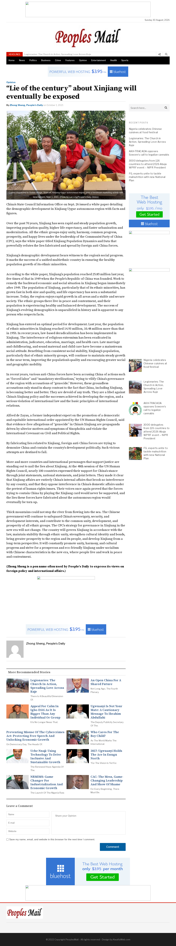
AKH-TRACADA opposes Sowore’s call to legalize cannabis (99, 54)
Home (12, 60)
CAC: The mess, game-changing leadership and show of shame (107, 780)
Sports (124, 60)
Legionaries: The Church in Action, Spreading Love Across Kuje (47, 686)
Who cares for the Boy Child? (105, 734)
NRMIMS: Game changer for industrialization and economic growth (46, 782)
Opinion (83, 60)
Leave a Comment (19, 806)
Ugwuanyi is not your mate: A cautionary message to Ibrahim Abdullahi (106, 712)
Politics (33, 60)
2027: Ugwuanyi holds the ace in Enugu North (106, 754)
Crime (58, 60)
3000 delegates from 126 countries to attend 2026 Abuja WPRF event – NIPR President (148, 164)
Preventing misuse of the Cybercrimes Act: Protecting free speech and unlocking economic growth (35, 736)
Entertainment (98, 60)
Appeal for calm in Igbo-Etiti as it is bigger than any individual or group (45, 712)
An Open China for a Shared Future (106, 682)
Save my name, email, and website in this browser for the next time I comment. (52, 839)
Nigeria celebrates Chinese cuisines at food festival (145, 130)
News (22, 60)
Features (70, 60)
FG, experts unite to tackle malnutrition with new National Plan (147, 177)
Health (113, 60)
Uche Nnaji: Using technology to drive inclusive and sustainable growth (45, 756)
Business (46, 60)
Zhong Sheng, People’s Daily (26, 105)
